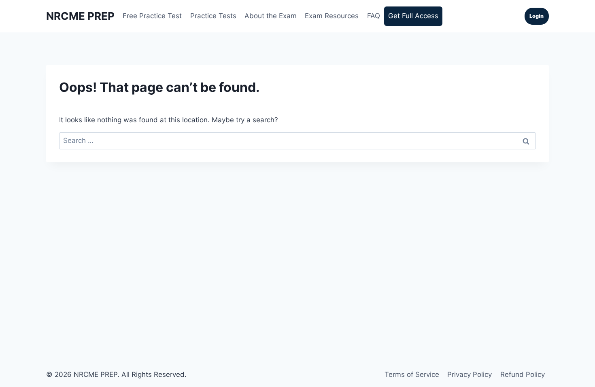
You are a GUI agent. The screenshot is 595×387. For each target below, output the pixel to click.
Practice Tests (213, 16)
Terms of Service (412, 374)
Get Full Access (413, 16)
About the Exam (270, 16)
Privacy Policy (469, 374)
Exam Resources (332, 16)
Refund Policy (522, 374)
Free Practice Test (152, 16)
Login (536, 16)
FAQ (373, 16)
